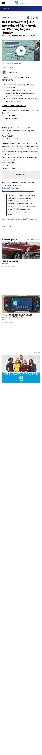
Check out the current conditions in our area (18, 190)
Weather (6, 17)
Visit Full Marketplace (33, 239)
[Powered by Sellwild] (37, 353)
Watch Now (36, 3)
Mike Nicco (13, 72)
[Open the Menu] (3, 2)
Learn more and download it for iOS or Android (19, 219)
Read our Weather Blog (10, 188)
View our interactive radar (11, 185)
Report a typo (7, 226)
